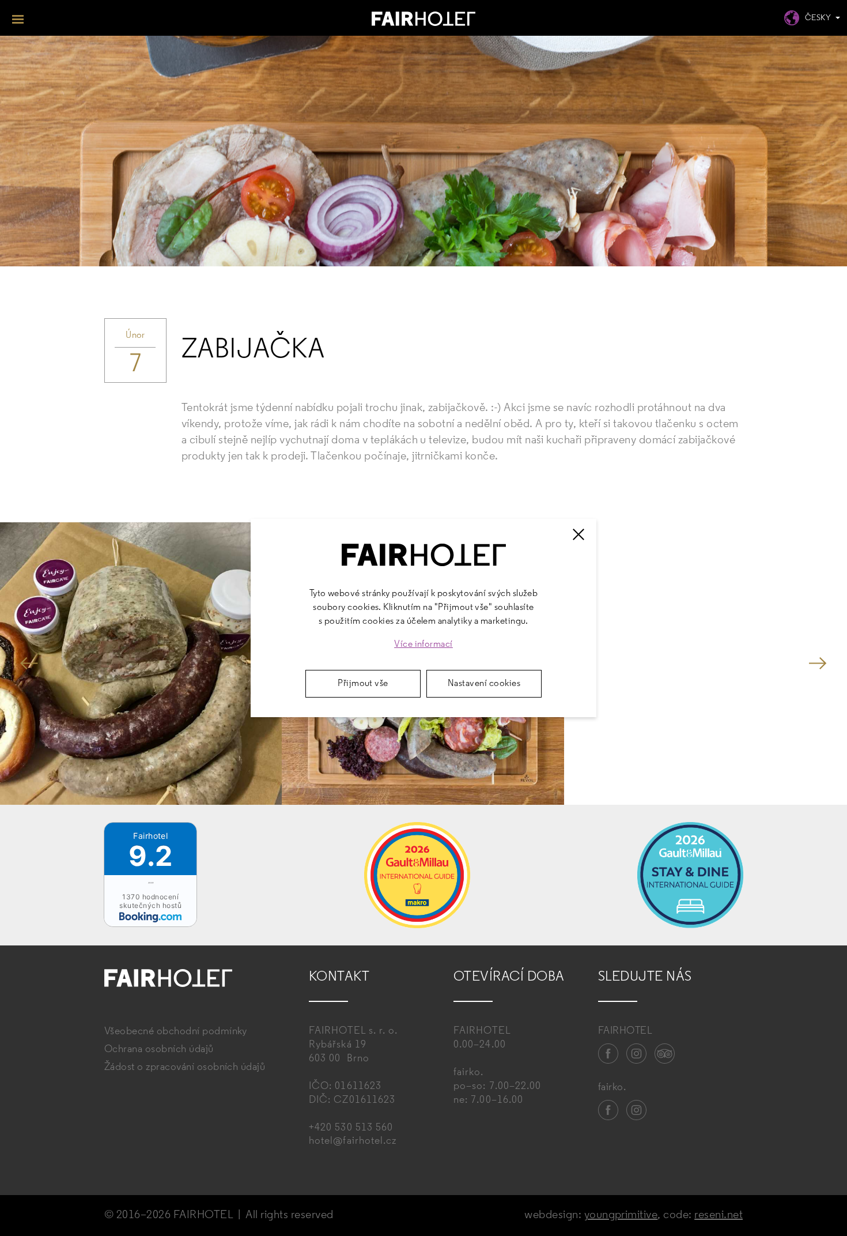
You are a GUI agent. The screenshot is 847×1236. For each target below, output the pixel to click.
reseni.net (718, 1215)
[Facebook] (608, 1053)
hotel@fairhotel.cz (352, 1141)
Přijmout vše (363, 683)
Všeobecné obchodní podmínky (175, 1032)
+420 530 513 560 (351, 1128)
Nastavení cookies (484, 683)
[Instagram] (636, 1053)
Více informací (423, 644)
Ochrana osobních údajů (159, 1050)
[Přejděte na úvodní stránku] (423, 20)
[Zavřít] (578, 534)
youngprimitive (621, 1215)
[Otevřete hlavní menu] (18, 18)
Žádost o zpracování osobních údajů (184, 1067)
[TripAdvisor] (665, 1053)
